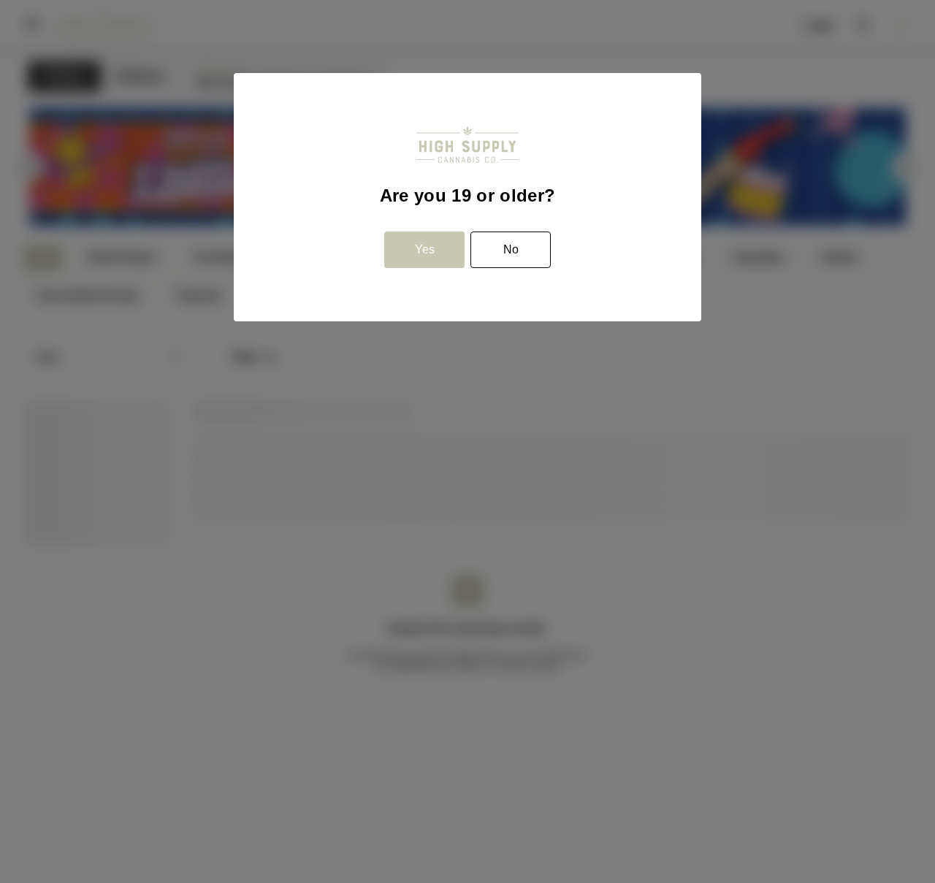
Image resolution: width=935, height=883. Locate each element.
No (511, 249)
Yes (425, 249)
